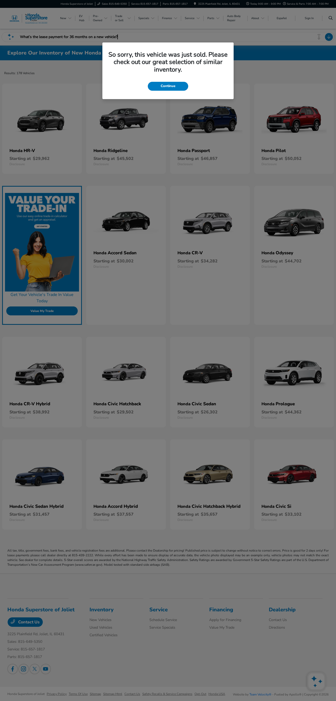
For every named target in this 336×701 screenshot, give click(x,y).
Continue (168, 86)
